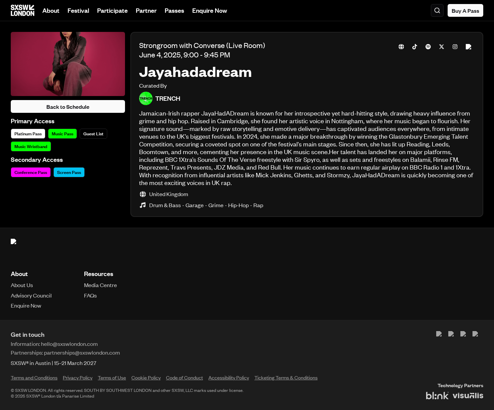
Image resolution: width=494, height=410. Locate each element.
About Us (22, 284)
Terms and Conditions (34, 377)
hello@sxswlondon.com (69, 343)
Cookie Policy (146, 377)
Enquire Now (209, 10)
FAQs (90, 295)
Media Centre (100, 284)
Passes (174, 10)
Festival (78, 10)
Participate (112, 10)
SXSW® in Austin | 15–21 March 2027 (53, 362)
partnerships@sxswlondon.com (82, 352)
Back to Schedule (67, 106)
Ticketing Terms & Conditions (286, 377)
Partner (146, 10)
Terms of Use (112, 377)
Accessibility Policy (228, 377)
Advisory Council (31, 295)
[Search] (437, 10)
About (50, 10)
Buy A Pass (465, 10)
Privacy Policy (77, 377)
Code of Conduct (184, 377)
